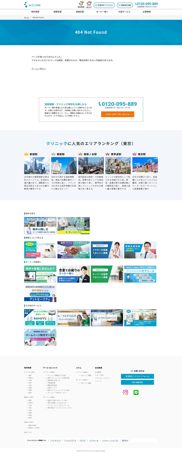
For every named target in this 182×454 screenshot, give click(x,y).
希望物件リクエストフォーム (137, 376)
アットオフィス (55, 440)
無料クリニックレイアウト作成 (58, 390)
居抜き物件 (32, 425)
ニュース (98, 381)
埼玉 (30, 383)
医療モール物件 (33, 428)
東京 (30, 375)
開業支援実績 (52, 385)
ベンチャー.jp (93, 440)
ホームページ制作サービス (57, 393)
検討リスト (28, 432)
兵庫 (30, 388)
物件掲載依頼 (137, 382)
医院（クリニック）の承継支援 (58, 378)
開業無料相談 (126, 5)
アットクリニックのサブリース (58, 405)
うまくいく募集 (85, 383)
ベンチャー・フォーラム (110, 440)
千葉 (30, 380)
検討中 (88, 4)
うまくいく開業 (85, 375)
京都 (30, 390)
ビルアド (83, 440)
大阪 (30, 385)
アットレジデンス (70, 440)
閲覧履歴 (81, 4)
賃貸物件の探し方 (54, 380)
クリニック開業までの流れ (57, 375)
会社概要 (98, 372)
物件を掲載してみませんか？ (58, 403)
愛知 (30, 393)
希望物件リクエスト (105, 5)
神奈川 (30, 378)
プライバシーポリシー (103, 378)
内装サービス (52, 388)
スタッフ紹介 (99, 375)
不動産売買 (51, 383)
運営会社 (125, 440)
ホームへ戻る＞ (39, 68)
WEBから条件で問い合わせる (118, 114)
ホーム (26, 17)
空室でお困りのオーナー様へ (58, 400)
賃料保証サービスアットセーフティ (60, 408)
